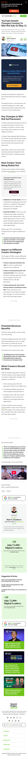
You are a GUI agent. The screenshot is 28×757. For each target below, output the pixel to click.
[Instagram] (12, 721)
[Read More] (14, 657)
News (3, 491)
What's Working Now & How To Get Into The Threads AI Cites (13, 692)
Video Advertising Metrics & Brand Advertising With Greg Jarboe (11, 580)
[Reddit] (15, 721)
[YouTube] (14, 717)
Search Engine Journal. (14, 753)
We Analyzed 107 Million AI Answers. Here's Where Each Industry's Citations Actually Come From (12, 668)
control (3, 407)
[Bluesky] (9, 721)
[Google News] (8, 717)
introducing (11, 171)
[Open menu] (2, 16)
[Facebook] (17, 717)
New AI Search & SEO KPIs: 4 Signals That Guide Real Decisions (12, 645)
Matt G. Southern (11, 38)
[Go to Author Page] (3, 38)
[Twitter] (20, 717)
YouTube (8, 491)
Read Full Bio (14, 515)
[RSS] (18, 721)
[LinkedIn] (11, 717)
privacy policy (13, 567)
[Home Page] (10, 16)
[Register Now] (14, 635)
